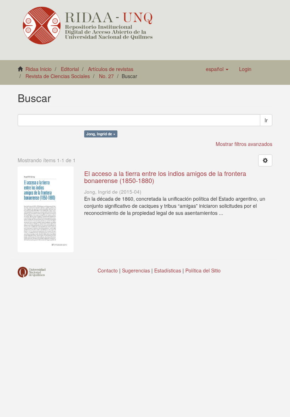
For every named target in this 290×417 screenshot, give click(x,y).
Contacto (108, 270)
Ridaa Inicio (38, 68)
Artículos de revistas (110, 68)
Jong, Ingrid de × (100, 133)
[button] (217, 69)
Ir (266, 120)
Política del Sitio (203, 270)
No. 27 (106, 76)
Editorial (70, 68)
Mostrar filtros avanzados (244, 143)
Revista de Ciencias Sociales (57, 76)
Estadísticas (167, 270)
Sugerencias (136, 270)
